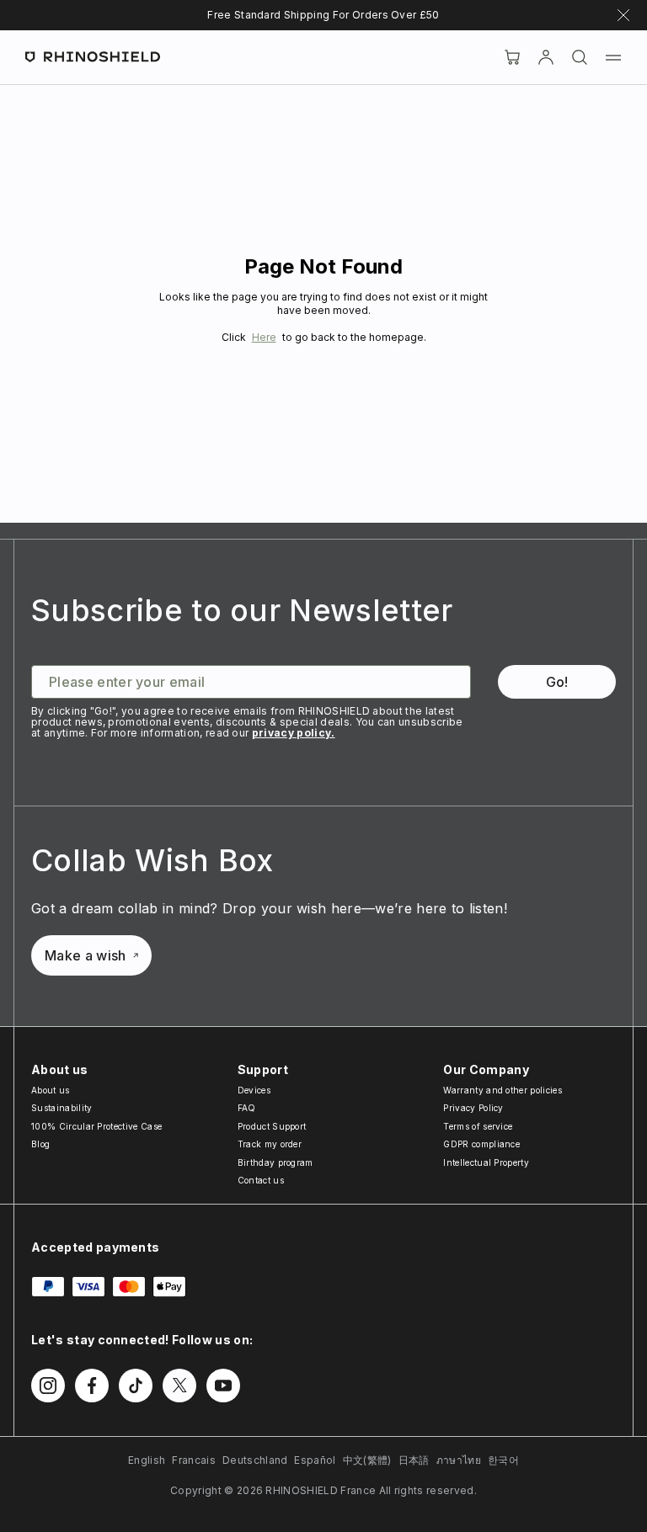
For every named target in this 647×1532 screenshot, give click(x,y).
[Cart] (512, 57)
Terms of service (477, 1126)
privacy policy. (293, 732)
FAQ (247, 1108)
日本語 (414, 1460)
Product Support (272, 1126)
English (146, 1460)
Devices (254, 1090)
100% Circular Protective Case (96, 1126)
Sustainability (61, 1108)
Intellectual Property (486, 1162)
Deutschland (255, 1460)
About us (50, 1090)
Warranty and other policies (502, 1090)
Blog (40, 1144)
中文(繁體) (367, 1460)
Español (314, 1460)
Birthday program (275, 1162)
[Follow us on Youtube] (223, 1385)
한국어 (503, 1460)
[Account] (545, 57)
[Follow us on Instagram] (48, 1385)
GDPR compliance (481, 1144)
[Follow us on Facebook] (92, 1385)
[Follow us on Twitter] (179, 1385)
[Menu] (613, 57)
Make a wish (85, 955)
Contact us (261, 1180)
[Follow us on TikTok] (135, 1385)
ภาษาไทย (458, 1460)
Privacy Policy (473, 1108)
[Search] (579, 57)
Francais (194, 1460)
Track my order (270, 1144)
